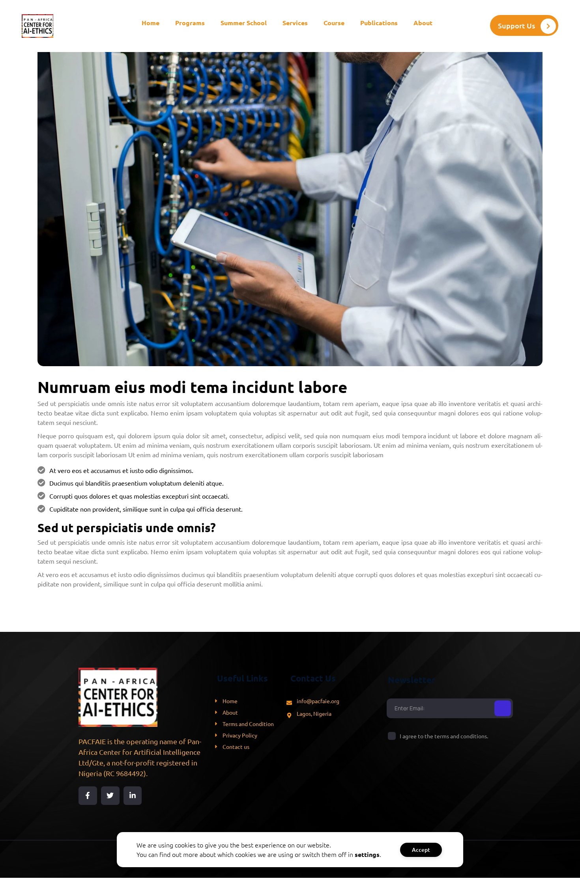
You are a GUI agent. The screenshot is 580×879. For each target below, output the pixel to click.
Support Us (516, 25)
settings (367, 854)
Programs (190, 23)
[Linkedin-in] (132, 795)
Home (150, 23)
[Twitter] (110, 795)
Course (334, 23)
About (422, 23)
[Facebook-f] (88, 795)
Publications (379, 23)
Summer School (244, 23)
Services (295, 23)
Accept (421, 849)
